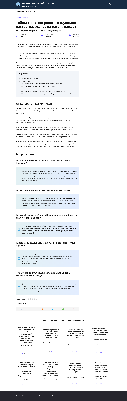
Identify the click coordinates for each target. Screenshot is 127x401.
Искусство (20, 11)
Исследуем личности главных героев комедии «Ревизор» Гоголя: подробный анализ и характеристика (100, 333)
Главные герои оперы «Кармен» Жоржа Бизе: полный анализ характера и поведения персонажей (26, 368)
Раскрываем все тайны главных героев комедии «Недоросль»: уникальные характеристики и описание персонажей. (51, 369)
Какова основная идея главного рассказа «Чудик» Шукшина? (43, 83)
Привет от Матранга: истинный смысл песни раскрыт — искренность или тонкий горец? (51, 333)
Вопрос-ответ (26, 81)
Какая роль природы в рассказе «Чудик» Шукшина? (40, 86)
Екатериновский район (38, 3)
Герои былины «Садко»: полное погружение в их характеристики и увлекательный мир (100, 367)
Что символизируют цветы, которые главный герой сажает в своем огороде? (48, 94)
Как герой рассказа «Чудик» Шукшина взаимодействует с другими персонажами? (49, 88)
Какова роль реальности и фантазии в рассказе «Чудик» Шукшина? (45, 91)
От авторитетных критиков (30, 78)
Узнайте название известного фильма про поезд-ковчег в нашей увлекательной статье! (75, 333)
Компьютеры (31, 11)
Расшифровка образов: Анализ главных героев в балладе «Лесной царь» (76, 367)
